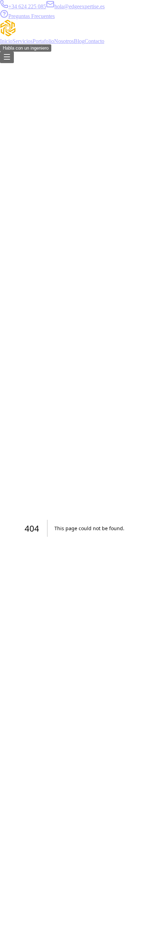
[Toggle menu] (7, 57)
